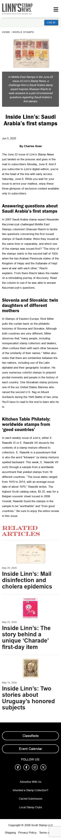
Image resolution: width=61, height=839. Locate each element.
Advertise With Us (30, 781)
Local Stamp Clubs (30, 807)
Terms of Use (47, 832)
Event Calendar (30, 749)
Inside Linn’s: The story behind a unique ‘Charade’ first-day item (26, 637)
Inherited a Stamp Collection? (30, 790)
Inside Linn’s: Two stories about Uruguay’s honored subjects (28, 698)
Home (6, 32)
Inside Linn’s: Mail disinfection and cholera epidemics (27, 580)
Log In (51, 22)
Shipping (10, 832)
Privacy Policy (27, 832)
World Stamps (23, 32)
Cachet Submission (30, 798)
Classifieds (31, 736)
